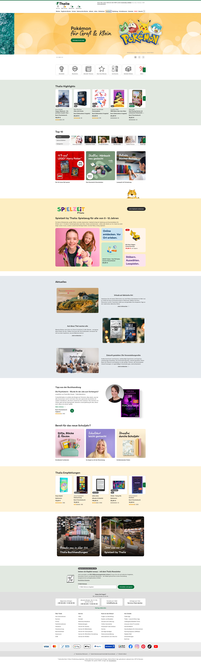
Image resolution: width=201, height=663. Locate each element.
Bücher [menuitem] (58, 11)
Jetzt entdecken (76, 335)
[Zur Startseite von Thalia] (63, 3)
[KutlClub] (121, 647)
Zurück (139, 57)
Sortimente (115, 70)
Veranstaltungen (129, 636)
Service (80, 613)
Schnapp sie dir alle (100, 36)
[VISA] (46, 647)
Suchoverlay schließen (126, 2)
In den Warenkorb (72, 411)
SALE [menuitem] (135, 11)
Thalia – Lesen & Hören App (132, 619)
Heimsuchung (82, 491)
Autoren (59, 137)
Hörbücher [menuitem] (101, 11)
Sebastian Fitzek (90, 140)
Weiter (144, 11)
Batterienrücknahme (84, 621)
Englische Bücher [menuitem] (66, 11)
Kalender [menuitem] (130, 11)
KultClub (126, 639)
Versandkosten (112, 660)
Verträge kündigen (106, 631)
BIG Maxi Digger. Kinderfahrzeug (135, 240)
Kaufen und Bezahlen (107, 619)
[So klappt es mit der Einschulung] (100, 445)
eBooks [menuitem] (91, 11)
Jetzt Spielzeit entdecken (136, 209)
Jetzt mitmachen (122, 306)
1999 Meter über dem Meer (118, 105)
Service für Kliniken (83, 636)
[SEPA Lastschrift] (65, 647)
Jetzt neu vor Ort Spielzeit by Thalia (122, 536)
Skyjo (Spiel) (63, 491)
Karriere (57, 619)
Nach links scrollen (56, 98)
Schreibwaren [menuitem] (123, 11)
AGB (56, 636)
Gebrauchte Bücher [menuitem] (82, 11)
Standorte (58, 626)
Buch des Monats (101, 70)
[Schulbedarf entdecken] (69, 445)
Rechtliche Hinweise (84, 580)
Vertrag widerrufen (100, 608)
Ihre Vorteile (127, 613)
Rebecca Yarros (77, 140)
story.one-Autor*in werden (131, 624)
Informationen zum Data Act (109, 636)
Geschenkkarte (128, 626)
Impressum (58, 634)
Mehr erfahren (59, 407)
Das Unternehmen (60, 616)
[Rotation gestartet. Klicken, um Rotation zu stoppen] (135, 57)
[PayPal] (97, 647)
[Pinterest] (143, 647)
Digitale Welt (128, 634)
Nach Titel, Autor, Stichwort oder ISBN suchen (109, 2)
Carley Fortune (130, 140)
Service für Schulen (83, 626)
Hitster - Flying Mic (118, 491)
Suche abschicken (101, 4)
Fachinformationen (60, 624)
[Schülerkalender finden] (131, 445)
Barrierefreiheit (59, 631)
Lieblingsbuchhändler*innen (132, 621)
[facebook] (131, 647)
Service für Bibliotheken (85, 629)
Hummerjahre (100, 105)
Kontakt (80, 619)
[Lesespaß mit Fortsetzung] (131, 167)
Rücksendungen (82, 624)
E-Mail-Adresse (82, 584)
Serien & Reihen (61, 140)
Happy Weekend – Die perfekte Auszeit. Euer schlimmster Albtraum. (63, 105)
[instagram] (137, 647)
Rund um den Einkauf (107, 613)
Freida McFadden (103, 140)
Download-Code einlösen (108, 626)
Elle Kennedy (117, 140)
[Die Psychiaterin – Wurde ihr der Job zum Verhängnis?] (124, 418)
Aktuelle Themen (88, 70)
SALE (141, 70)
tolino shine (100, 491)
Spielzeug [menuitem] (115, 11)
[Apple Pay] (87, 647)
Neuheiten (75, 70)
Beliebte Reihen (128, 70)
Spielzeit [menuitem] (108, 11)
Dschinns (137, 491)
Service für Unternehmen (85, 631)
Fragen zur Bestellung (107, 616)
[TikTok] (150, 647)
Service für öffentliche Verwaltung (88, 634)
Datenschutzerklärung (107, 634)
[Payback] (110, 647)
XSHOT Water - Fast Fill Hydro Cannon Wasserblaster (112, 254)
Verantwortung (59, 629)
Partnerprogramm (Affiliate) (132, 631)
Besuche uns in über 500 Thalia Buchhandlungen (78, 536)
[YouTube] (156, 647)
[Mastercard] (54, 647)
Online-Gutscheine (106, 624)
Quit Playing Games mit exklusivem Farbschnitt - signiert (137, 105)
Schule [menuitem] (74, 11)
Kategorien (60, 144)
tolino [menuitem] (95, 11)
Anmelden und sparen (126, 587)
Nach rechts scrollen (144, 98)
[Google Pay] (77, 647)
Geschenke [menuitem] (141, 11)
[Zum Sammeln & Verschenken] (100, 167)
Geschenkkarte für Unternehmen (133, 629)
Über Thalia (58, 613)
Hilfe (79, 616)
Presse (57, 621)
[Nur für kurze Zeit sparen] (69, 167)
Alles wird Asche (82, 105)
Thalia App (127, 616)
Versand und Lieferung (107, 621)
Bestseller (61, 70)
